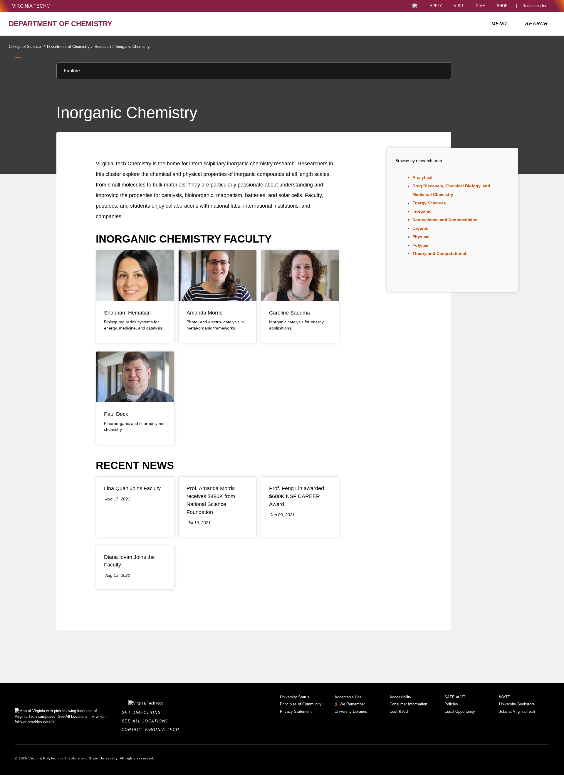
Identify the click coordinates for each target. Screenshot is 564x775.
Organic (420, 228)
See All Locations (147, 721)
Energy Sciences (429, 203)
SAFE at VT (454, 697)
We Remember (352, 704)
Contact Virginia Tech (152, 729)
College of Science (27, 46)
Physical (420, 236)
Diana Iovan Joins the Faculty (129, 561)
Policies (451, 704)
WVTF (504, 697)
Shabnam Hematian (127, 313)
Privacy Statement (296, 711)
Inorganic (422, 211)
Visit (459, 6)
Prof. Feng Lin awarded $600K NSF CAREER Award (296, 496)
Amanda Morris (204, 313)
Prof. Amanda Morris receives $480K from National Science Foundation (211, 500)
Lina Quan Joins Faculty (132, 488)
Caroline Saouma (289, 313)
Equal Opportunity (459, 711)
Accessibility (400, 697)
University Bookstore (517, 704)
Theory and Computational (439, 253)
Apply (436, 6)
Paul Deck (116, 414)
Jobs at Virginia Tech (517, 711)
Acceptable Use (348, 697)
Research (104, 46)
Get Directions (143, 712)
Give (480, 6)
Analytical (422, 177)
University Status (294, 697)
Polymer (420, 245)
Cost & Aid (399, 711)
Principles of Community (301, 704)
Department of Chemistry (70, 46)
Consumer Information (408, 704)
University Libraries (351, 711)
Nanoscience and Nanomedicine (444, 219)
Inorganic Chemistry (133, 46)
